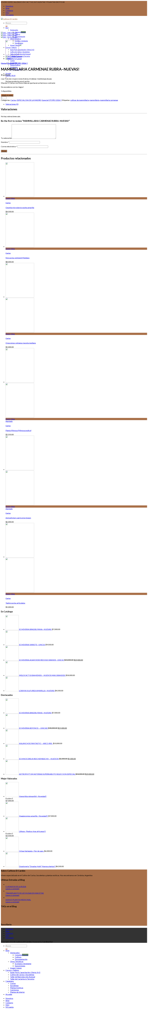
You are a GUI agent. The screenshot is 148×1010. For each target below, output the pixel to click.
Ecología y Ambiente (21, 41)
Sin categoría (5, 920)
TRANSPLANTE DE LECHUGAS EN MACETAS (25, 893)
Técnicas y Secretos (35, 919)
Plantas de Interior (17, 992)
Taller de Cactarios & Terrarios (22, 979)
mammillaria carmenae (109, 100)
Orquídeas (144, 916)
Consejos (18, 32)
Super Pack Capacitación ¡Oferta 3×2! (22, 50)
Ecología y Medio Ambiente (76, 916)
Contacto (9, 10)
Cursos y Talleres (28, 916)
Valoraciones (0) (12, 104)
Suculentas (15, 919)
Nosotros (9, 6)
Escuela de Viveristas (103, 916)
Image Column (16, 968)
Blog (7, 8)
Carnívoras (14, 990)
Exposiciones (19, 43)
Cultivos (17, 34)
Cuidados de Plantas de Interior (51, 912)
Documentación (20, 36)
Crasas (28, 912)
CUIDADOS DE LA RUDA (16, 886)
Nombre (5, 142)
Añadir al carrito (7, 95)
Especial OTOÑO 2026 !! (17, 63)
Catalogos (10, 981)
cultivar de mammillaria (79, 100)
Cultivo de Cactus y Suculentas (20, 52)
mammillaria (94, 100)
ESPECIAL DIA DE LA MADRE (29, 100)
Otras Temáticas (15, 39)
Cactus (12, 61)
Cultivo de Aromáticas (80, 912)
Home (3, 63)
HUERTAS (135, 916)
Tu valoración (6, 138)
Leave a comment (12, 889)
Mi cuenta (10, 15)
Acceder (8, 73)
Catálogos (18, 912)
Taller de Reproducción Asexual (20, 54)
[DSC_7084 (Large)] (9, 35)
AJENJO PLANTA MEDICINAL (18, 900)
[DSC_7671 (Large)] (9, 37)
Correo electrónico (9, 146)
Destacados (14, 30)
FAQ (7, 13)
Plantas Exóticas (15, 65)
